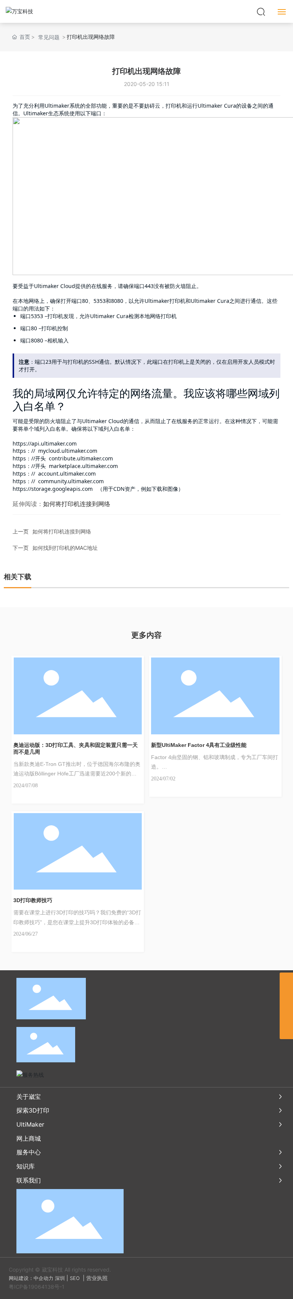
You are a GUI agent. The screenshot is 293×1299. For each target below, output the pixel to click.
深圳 (60, 1278)
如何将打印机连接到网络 (61, 531)
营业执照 (97, 1278)
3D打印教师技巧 (32, 900)
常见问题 (49, 37)
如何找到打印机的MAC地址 (65, 547)
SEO (75, 1278)
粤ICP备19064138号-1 (36, 1286)
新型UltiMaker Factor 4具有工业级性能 (198, 745)
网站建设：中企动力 (31, 1278)
